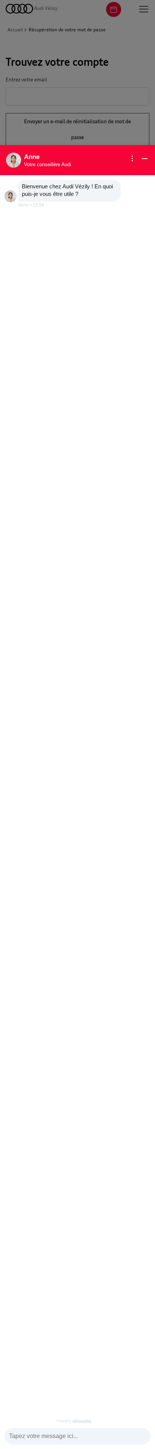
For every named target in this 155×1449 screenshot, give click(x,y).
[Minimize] (144, 159)
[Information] (132, 159)
